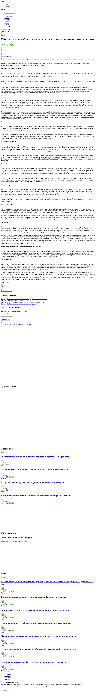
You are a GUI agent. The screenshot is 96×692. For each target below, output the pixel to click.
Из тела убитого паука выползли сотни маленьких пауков (25, 302)
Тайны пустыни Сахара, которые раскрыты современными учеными (48, 39)
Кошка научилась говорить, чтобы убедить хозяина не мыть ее (27, 299)
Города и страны (9, 13)
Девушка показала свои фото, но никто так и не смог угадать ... (33, 662)
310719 (8, 503)
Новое (6, 5)
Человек (7, 19)
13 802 (8, 591)
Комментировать (6, 56)
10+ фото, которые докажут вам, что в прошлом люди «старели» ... (35, 482)
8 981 (8, 604)
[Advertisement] (15, 355)
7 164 (8, 630)
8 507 (8, 643)
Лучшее (6, 6)
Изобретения (8, 16)
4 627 (8, 669)
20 (1, 604)
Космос (6, 23)
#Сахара (6, 282)
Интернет (7, 26)
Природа (7, 21)
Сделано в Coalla (6, 690)
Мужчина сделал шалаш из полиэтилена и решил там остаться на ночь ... (38, 636)
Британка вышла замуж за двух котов (19, 300)
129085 (8, 477)
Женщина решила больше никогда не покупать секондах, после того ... (37, 495)
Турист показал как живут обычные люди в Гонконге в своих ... (33, 597)
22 (1, 643)
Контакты (7, 677)
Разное (6, 18)
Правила (7, 676)
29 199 (8, 656)
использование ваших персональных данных (17, 324)
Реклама (7, 679)
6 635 (8, 617)
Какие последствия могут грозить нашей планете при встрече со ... (35, 610)
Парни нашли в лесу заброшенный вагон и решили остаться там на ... (36, 623)
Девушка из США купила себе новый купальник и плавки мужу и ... (36, 469)
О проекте (7, 674)
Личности (7, 24)
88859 (7, 464)
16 (1, 630)
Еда (5, 14)
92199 (7, 490)
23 (1, 617)
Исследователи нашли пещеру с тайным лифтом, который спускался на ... (38, 649)
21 (1, 591)
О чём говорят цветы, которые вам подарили (21, 304)
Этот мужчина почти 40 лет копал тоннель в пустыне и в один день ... (36, 456)
